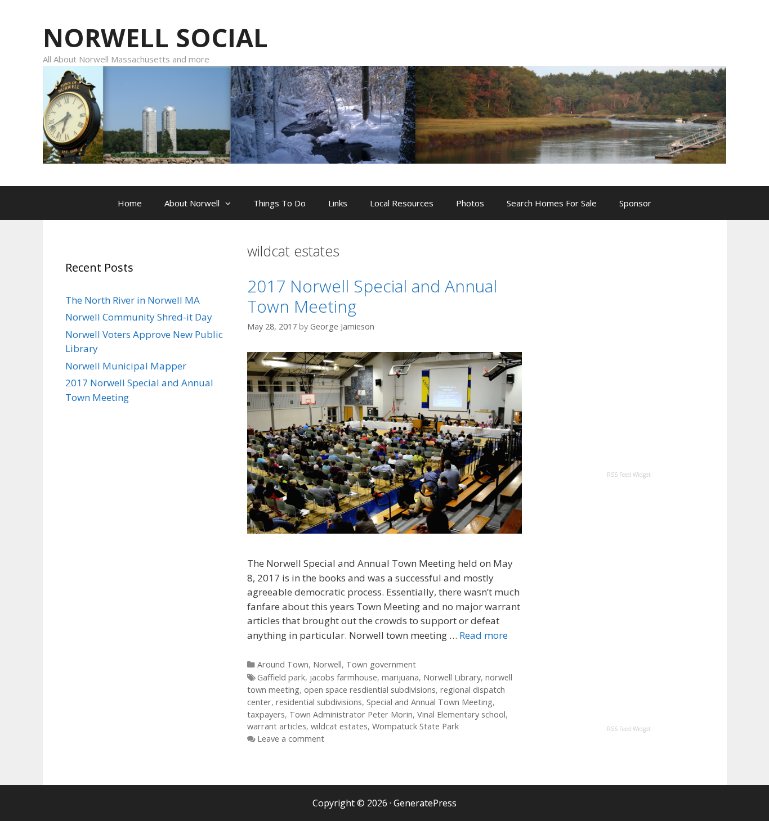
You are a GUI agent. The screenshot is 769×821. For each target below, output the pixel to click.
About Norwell (192, 203)
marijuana (400, 677)
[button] (231, 203)
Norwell (327, 664)
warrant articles (276, 726)
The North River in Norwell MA (132, 300)
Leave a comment (290, 738)
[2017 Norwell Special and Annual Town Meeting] (384, 530)
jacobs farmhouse (343, 677)
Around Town (283, 664)
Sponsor (635, 203)
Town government (381, 664)
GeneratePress (425, 803)
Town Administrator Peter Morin (351, 714)
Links (337, 203)
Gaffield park (281, 677)
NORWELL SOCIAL (155, 37)
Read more (483, 635)
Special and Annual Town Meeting (429, 702)
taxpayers (266, 714)
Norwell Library (452, 677)
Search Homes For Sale (552, 203)
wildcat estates (339, 726)
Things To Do (279, 203)
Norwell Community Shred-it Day (138, 316)
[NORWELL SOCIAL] (385, 113)
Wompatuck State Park (415, 726)
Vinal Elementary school (461, 714)
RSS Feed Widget (629, 475)
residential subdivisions (319, 702)
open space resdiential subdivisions (370, 689)
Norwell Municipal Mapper (125, 365)
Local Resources (401, 203)
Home (130, 203)
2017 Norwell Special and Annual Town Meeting (372, 296)
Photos (470, 203)
